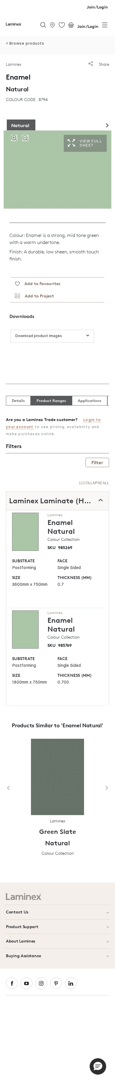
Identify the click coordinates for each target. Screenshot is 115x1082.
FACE (63, 560)
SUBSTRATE (23, 560)
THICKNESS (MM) (75, 577)
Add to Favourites (40, 283)
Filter (97, 462)
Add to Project (37, 295)
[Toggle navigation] (104, 26)
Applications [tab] (89, 400)
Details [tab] (18, 400)
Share (103, 64)
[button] (98, 1066)
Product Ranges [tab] (51, 400)
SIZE (16, 577)
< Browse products (25, 44)
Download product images (38, 336)
